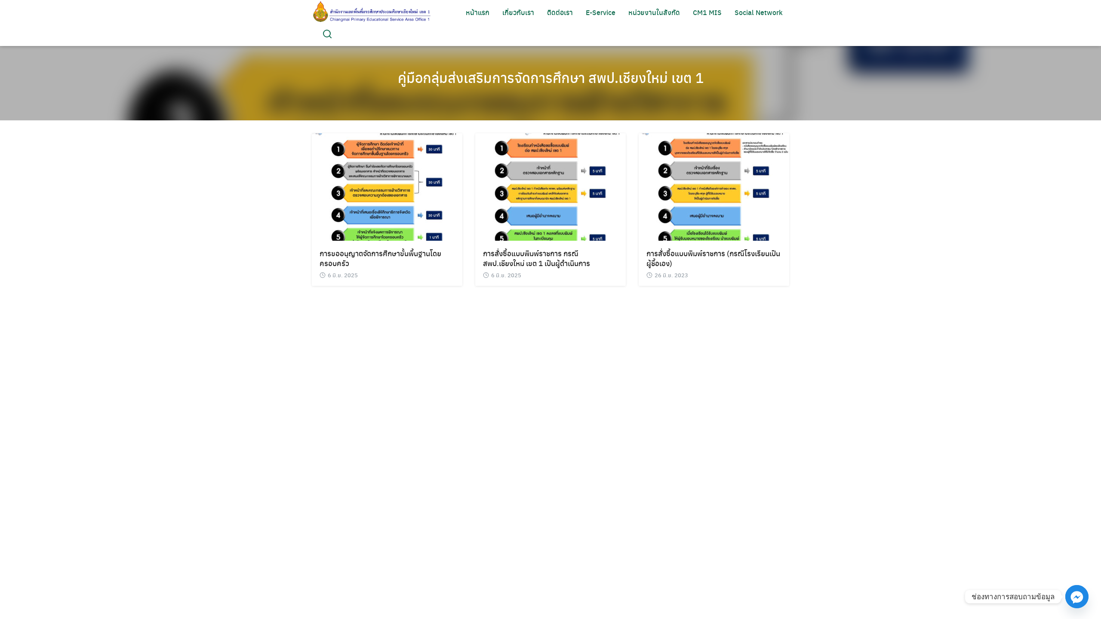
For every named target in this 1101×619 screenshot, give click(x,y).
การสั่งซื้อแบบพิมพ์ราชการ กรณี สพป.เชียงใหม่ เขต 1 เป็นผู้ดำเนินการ (536, 258)
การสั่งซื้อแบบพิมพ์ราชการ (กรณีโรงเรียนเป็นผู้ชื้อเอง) (713, 258)
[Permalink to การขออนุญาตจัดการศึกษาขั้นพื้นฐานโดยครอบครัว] (387, 185)
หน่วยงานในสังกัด (654, 12)
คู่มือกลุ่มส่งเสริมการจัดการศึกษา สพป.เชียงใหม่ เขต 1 (551, 77)
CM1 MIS (707, 12)
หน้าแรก (477, 12)
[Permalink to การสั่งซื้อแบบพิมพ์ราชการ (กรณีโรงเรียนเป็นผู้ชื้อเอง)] (714, 185)
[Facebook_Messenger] (1077, 596)
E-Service (600, 12)
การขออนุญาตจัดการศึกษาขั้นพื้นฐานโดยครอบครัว (380, 258)
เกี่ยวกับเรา (518, 12)
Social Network (759, 12)
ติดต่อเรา (560, 12)
